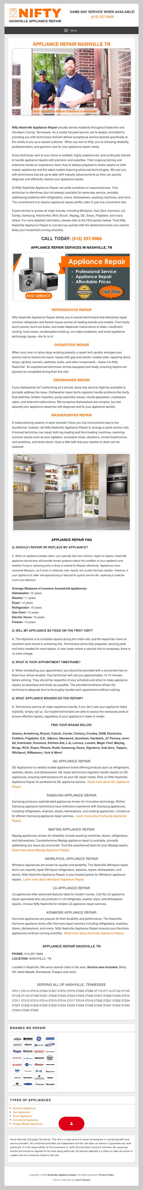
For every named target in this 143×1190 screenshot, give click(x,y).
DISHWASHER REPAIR (71, 380)
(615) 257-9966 (102, 16)
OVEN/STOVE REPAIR (71, 344)
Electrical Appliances (24, 1108)
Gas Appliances (21, 1112)
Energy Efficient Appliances (28, 1123)
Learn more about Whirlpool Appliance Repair (53, 879)
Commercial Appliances (25, 1120)
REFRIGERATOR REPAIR (72, 309)
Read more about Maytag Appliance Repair (40, 850)
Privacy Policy (106, 1174)
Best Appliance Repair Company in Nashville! (65, 111)
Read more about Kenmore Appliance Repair (93, 933)
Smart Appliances (22, 1116)
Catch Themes (82, 1179)
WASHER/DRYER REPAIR (71, 415)
